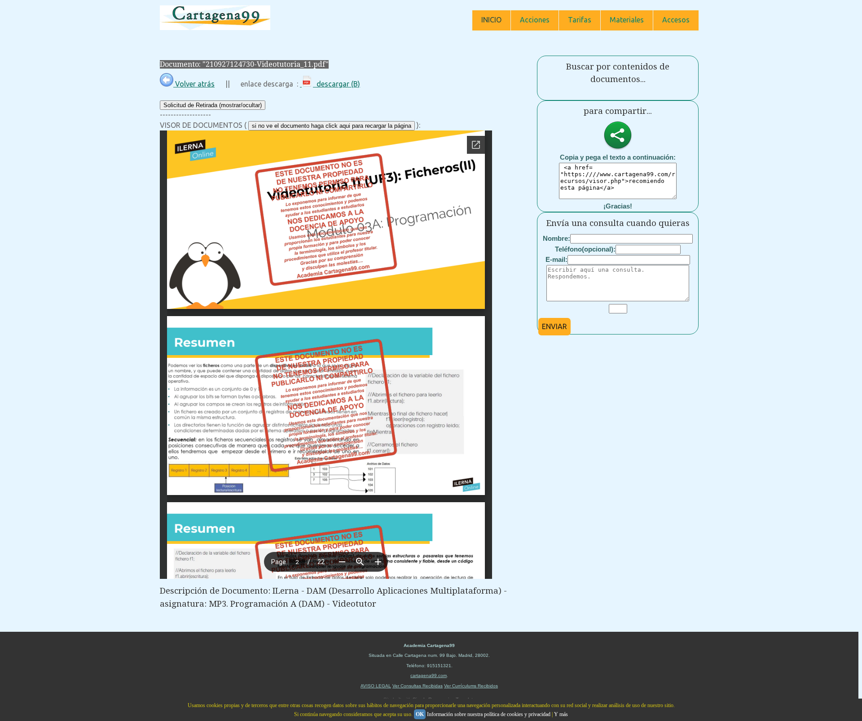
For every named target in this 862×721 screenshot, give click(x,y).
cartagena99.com (428, 675)
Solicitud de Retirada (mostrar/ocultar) (212, 105)
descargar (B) (336, 84)
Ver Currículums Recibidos (471, 685)
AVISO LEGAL (376, 685)
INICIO (491, 20)
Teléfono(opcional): (585, 249)
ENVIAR (554, 326)
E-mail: (556, 259)
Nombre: (556, 238)
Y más (561, 714)
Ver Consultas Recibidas (417, 685)
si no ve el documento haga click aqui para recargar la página (331, 125)
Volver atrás (194, 84)
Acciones (535, 20)
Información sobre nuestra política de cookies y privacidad (488, 714)
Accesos (676, 20)
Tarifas (579, 20)
